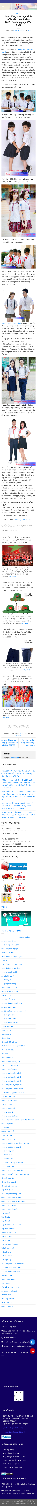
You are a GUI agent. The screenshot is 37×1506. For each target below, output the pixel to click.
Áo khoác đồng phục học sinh (12, 1092)
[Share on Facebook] (13, 726)
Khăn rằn (4, 960)
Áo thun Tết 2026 (8, 999)
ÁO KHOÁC (5, 1283)
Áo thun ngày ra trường (10, 945)
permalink (18, 735)
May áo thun (6, 995)
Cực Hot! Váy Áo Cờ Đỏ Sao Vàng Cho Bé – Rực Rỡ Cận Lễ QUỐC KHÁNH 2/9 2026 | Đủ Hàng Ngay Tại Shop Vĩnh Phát (18, 805)
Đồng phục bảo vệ (25, 937)
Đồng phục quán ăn (8, 1205)
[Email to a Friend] (20, 726)
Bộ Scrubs (5, 1128)
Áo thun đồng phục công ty (11, 1003)
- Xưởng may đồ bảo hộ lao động (13, 1460)
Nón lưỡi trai (6, 1034)
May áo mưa (6, 1295)
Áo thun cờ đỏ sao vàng (10, 1023)
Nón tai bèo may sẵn (9, 1182)
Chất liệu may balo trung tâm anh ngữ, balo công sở (28, 742)
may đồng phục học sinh (23, 519)
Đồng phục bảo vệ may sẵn (11, 1147)
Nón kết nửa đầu (7, 1050)
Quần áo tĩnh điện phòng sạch (12, 956)
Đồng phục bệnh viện (9, 1100)
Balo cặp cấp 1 (6, 1260)
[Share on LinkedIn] (27, 726)
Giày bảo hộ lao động (9, 991)
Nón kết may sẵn (7, 1178)
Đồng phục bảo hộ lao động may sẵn (15, 1143)
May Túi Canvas (7, 1236)
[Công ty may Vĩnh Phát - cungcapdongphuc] (18, 6)
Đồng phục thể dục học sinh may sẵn (15, 1174)
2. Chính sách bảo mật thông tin (13, 1432)
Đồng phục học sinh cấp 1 (11, 1073)
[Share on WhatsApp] (9, 726)
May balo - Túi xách (8, 1233)
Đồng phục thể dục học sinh (11, 1085)
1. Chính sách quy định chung (12, 1428)
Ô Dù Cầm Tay (6, 1302)
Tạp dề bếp (5, 1217)
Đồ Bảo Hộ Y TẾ (7, 1131)
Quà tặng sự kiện (7, 1299)
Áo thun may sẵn (7, 1151)
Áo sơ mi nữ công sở (9, 1291)
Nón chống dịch (7, 1058)
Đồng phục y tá (7, 1112)
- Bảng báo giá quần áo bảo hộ (13, 1457)
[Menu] (2, 6)
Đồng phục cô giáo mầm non (12, 1089)
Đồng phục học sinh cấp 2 (11, 1077)
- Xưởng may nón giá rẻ (10, 1464)
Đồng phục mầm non (9, 1069)
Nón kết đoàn (6, 1275)
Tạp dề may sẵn (7, 1190)
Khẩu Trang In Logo (8, 1135)
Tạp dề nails (5, 1221)
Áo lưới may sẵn (7, 1159)
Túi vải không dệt (7, 1248)
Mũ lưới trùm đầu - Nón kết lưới (13, 1046)
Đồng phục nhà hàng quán (11, 1194)
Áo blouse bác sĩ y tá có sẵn (12, 1163)
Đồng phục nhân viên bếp (11, 1197)
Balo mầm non (6, 1256)
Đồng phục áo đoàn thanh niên (12, 1264)
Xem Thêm (12, 576)
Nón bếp (4, 1054)
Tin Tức (18, 13)
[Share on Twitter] (16, 726)
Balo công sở (6, 1252)
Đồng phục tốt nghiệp (9, 949)
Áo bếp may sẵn (7, 1166)
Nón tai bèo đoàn (8, 1279)
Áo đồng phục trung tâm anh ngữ (13, 1011)
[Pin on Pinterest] (23, 726)
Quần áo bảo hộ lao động (11, 968)
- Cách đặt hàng (7, 1450)
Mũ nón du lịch (6, 1030)
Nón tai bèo (5, 1038)
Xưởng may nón (7, 1026)
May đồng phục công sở (10, 1287)
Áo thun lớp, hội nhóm (9, 941)
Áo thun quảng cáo (8, 1007)
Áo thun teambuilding (9, 1019)
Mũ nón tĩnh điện (7, 953)
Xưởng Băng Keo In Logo (26, 1503)
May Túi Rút (5, 1240)
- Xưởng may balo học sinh (11, 1467)
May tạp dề (5, 1213)
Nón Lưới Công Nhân (9, 1042)
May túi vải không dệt (9, 1244)
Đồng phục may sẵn (8, 1139)
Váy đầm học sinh (8, 1096)
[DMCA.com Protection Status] (7, 1473)
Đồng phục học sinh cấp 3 (11, 1081)
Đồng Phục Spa (7, 1124)
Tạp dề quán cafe (8, 1229)
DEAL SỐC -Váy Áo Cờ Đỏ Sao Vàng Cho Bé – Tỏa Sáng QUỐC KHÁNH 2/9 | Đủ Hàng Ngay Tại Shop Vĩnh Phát (18, 773)
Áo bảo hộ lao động (8, 976)
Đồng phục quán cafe (9, 1209)
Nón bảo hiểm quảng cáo (10, 1061)
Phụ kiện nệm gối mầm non (11, 964)
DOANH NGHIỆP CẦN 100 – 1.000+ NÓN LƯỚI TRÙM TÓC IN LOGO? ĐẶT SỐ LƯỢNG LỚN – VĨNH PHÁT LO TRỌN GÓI (18, 814)
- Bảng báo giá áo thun (10, 1453)
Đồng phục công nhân (9, 972)
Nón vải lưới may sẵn (9, 1186)
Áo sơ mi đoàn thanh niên (11, 1268)
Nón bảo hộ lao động (9, 988)
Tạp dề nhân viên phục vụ (11, 1225)
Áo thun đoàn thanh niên (10, 1271)
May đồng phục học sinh (10, 1065)
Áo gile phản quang (8, 984)
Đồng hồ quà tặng (8, 1306)
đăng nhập (15, 758)
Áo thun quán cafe (8, 1015)
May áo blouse (6, 1104)
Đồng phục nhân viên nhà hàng (13, 1201)
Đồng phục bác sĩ (8, 1108)
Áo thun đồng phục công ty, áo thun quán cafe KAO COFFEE (9, 742)
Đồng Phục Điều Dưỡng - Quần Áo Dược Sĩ (17, 1120)
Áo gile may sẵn (7, 1155)
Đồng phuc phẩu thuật (9, 1116)
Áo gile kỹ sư (6, 980)
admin (29, 30)
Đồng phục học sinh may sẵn (12, 1170)
